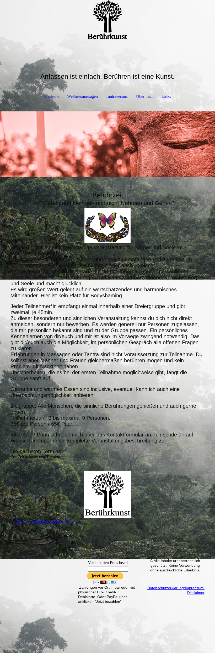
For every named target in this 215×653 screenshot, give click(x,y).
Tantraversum (117, 96)
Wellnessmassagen (82, 96)
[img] (107, 19)
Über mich (145, 96)
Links (166, 96)
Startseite (51, 96)
